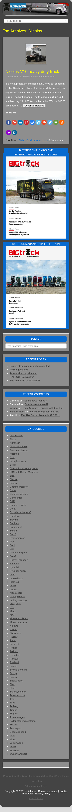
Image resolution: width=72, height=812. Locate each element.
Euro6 (13, 534)
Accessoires (16, 435)
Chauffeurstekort (19, 486)
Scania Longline (18, 669)
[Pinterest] (26, 122)
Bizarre (14, 483)
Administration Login (36, 786)
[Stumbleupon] (44, 122)
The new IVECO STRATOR (25, 380)
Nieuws (14, 625)
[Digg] (14, 132)
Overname (15, 633)
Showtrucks (16, 680)
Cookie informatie (47, 791)
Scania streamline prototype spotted (30, 366)
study (13, 688)
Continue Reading (34, 105)
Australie (14, 453)
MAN (12, 614)
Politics (13, 647)
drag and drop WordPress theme (51, 776)
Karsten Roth (17, 411)
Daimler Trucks (18, 505)
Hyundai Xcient (18, 570)
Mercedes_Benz (19, 618)
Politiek (14, 651)
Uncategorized (18, 731)
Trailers (14, 724)
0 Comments (56, 140)
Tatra (12, 702)
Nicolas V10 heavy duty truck (32, 71)
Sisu (12, 684)
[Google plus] (14, 122)
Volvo (13, 746)
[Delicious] (38, 122)
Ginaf (13, 556)
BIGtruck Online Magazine (24, 472)
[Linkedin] (20, 122)
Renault (14, 658)
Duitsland (15, 516)
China (13, 490)
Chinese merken (19, 494)
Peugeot (14, 644)
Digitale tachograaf (20, 512)
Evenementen (17, 538)
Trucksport (15, 728)
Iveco (45, 140)
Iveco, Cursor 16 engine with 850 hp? (42, 408)
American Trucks (19, 450)
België (13, 464)
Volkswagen (16, 742)
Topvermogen (17, 717)
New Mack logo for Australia (43, 411)
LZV (12, 607)
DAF (12, 501)
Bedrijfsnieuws (33, 140)
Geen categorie (18, 552)
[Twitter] (50, 122)
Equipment (16, 527)
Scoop (13, 673)
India (12, 574)
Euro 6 (13, 530)
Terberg (14, 706)
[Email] (56, 122)
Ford (12, 545)
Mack (13, 611)
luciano (14, 408)
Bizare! (13, 479)
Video (13, 739)
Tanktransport (17, 695)
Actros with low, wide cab (23, 373)
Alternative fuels (18, 446)
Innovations (16, 578)
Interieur (14, 581)
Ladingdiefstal (17, 596)
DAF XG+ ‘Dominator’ (22, 377)
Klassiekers (16, 592)
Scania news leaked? (35, 400)
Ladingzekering (18, 600)
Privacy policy (42, 793)
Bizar (12, 475)
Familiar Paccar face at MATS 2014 (40, 415)
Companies (16, 497)
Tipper (13, 709)
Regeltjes (15, 655)
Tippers (14, 713)
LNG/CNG (15, 603)
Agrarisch (15, 442)
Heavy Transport (19, 559)
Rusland (14, 662)
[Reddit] (32, 122)
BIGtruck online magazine (24, 468)
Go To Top (36, 781)
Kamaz (13, 589)
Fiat (12, 541)
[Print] (61, 122)
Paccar (13, 636)
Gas (12, 548)
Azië (12, 457)
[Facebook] (8, 122)
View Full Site (36, 798)
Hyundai (14, 563)
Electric (14, 519)
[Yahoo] (8, 132)
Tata (12, 699)
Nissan (13, 629)
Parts (13, 640)
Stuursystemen (18, 691)
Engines (14, 523)
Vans (12, 735)
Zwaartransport (18, 753)
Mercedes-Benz (18, 622)
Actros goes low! (19, 369)
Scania (13, 666)
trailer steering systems (22, 720)
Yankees (14, 750)
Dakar (13, 508)
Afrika (22, 140)
